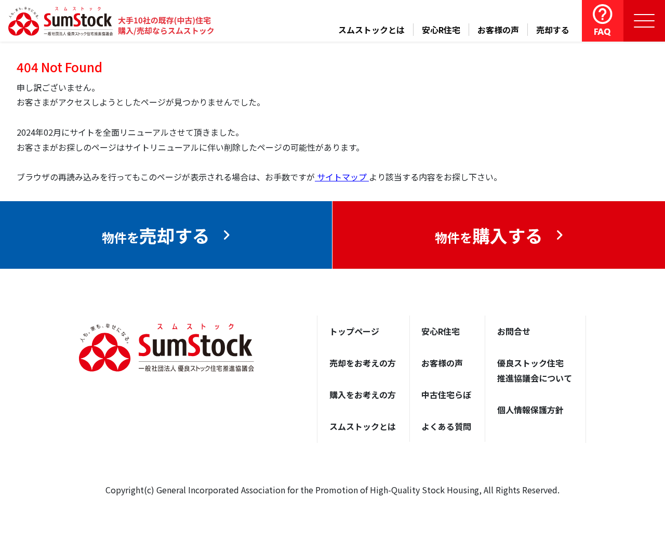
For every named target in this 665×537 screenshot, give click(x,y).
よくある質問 (446, 426)
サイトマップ (342, 177)
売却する (552, 29)
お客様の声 (498, 29)
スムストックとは (371, 29)
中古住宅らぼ (446, 394)
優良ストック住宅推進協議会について (534, 370)
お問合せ (513, 331)
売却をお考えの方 (362, 363)
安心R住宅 (441, 29)
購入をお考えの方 (362, 394)
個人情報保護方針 (530, 409)
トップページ (354, 331)
